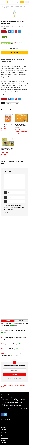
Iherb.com (5, 28)
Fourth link (4, 429)
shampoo (15, 103)
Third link (3, 427)
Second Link (4, 425)
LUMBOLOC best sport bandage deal (15, 330)
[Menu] (2, 2)
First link (3, 423)
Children (8, 6)
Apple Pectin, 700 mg (11, 344)
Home (2, 6)
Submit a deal (22, 2)
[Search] (17, 2)
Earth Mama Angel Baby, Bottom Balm (7, 149)
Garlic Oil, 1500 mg (6, 124)
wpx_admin (6, 26)
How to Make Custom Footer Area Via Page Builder (14, 409)
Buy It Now (14, 52)
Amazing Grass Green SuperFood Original (20, 125)
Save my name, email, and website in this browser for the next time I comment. (14, 207)
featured (8, 103)
